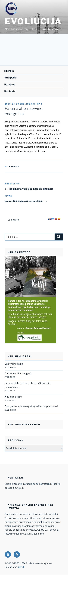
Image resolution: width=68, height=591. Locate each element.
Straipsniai (10, 77)
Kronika (9, 70)
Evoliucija (33, 21)
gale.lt (21, 567)
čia (21, 487)
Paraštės (9, 84)
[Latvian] (55, 219)
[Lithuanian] (59, 219)
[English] (49, 219)
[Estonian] (52, 219)
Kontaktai (10, 91)
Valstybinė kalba (14, 363)
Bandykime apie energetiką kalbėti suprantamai (31, 406)
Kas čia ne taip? (13, 396)
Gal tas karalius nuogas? (18, 373)
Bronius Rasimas (31, 104)
